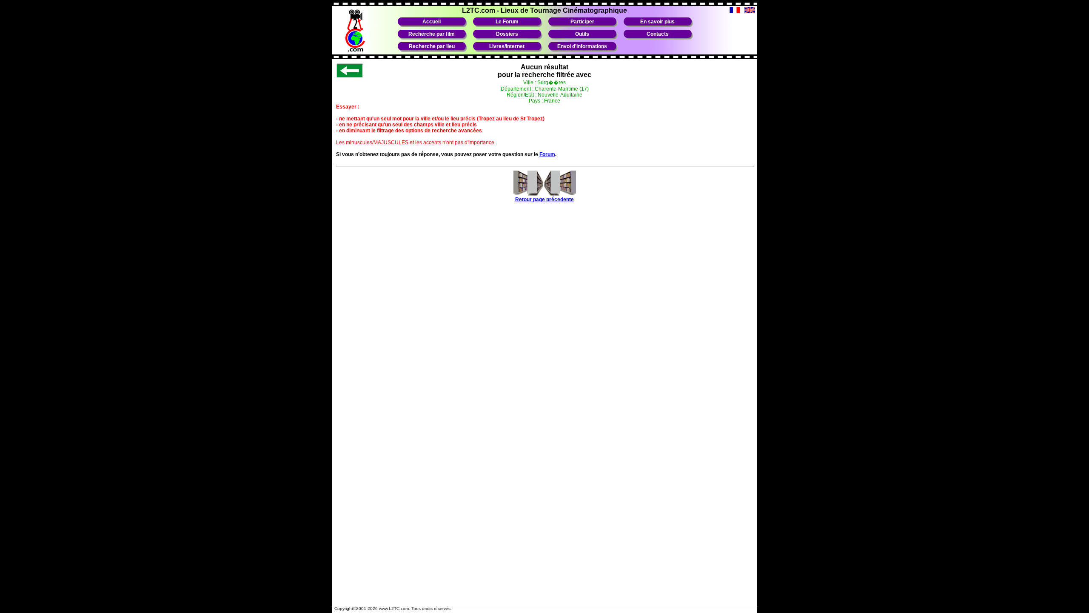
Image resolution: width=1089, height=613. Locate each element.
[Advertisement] (544, 582)
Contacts (658, 34)
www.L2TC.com (394, 608)
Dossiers (507, 34)
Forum (547, 154)
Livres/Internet (507, 46)
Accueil (431, 22)
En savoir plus (657, 22)
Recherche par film (431, 34)
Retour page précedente (544, 199)
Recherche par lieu (432, 46)
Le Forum (507, 22)
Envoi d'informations (582, 46)
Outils (582, 34)
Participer (582, 22)
